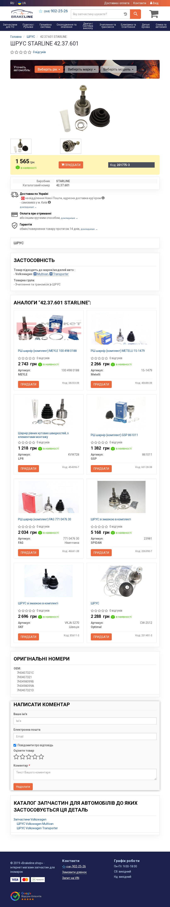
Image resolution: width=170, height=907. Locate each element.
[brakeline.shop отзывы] (26, 896)
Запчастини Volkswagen (30, 819)
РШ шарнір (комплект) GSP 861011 (114, 435)
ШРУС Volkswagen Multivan (35, 823)
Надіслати (23, 786)
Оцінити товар (23, 750)
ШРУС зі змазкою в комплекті (111, 519)
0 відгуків (39, 52)
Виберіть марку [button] (81, 69)
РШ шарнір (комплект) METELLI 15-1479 (118, 350)
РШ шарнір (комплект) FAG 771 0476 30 (44, 519)
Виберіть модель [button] (117, 69)
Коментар (21, 765)
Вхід (155, 3)
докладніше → (28, 207)
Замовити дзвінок (74, 872)
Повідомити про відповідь (35, 745)
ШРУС (95, 603)
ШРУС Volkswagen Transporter (37, 828)
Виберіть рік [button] (48, 69)
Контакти (139, 3)
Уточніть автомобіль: (22, 68)
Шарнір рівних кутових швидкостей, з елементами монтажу (43, 435)
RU (12, 3)
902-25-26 (56, 11)
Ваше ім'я (20, 714)
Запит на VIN (70, 878)
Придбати (72, 165)
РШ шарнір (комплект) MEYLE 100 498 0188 (47, 350)
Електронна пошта (26, 729)
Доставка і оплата (116, 3)
